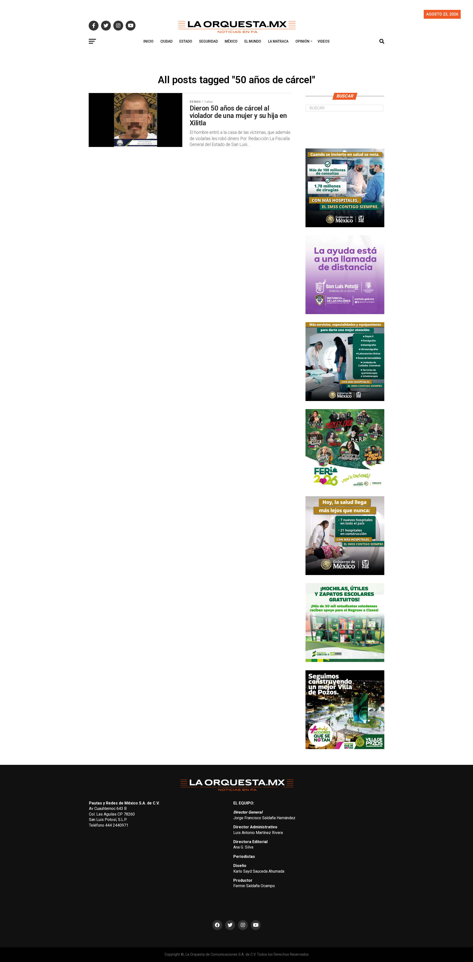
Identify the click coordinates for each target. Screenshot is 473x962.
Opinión (302, 41)
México (231, 41)
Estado (185, 41)
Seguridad (208, 41)
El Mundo (252, 41)
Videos (324, 41)
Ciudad (166, 41)
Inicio (148, 41)
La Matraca (278, 41)
